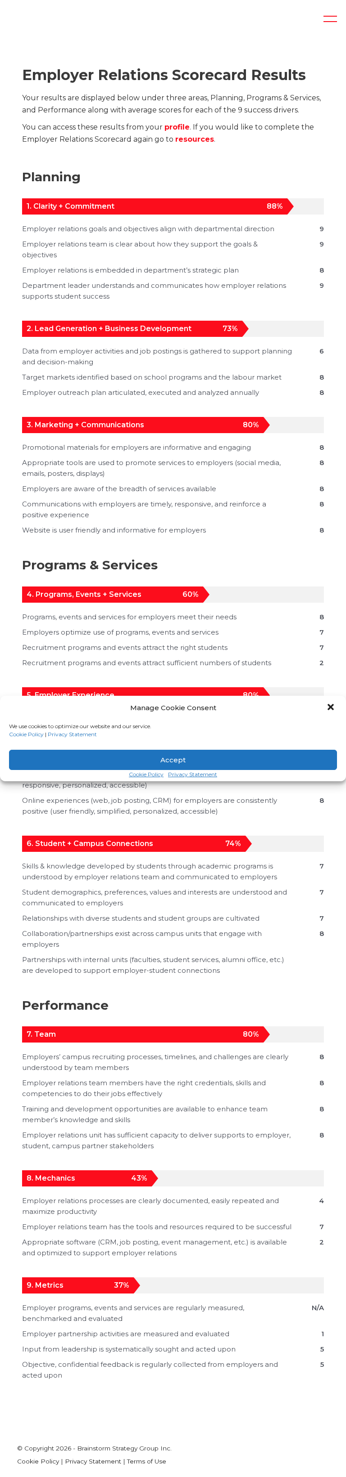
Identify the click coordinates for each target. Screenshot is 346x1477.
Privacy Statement (72, 734)
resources (194, 139)
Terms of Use (146, 1461)
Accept (173, 760)
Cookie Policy (26, 734)
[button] (331, 708)
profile (177, 127)
